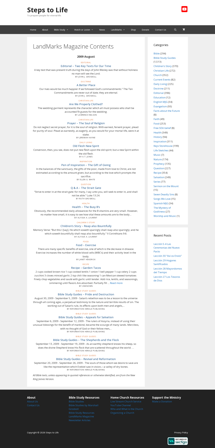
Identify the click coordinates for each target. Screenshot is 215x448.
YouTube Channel (120, 405)
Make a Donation (162, 401)
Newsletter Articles (79, 420)
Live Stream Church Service (125, 401)
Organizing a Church (122, 412)
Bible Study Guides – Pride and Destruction (86, 294)
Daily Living (160, 84)
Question (159, 168)
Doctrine (158, 88)
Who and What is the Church (126, 409)
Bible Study (59, 29)
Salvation (159, 177)
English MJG (160, 102)
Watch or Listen (82, 29)
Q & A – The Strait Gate (86, 188)
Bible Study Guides (165, 58)
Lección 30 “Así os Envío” (168, 256)
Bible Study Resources (81, 412)
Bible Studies (76, 401)
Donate (145, 29)
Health (157, 132)
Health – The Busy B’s (86, 207)
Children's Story (163, 66)
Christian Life (161, 70)
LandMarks (116, 29)
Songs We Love (162, 198)
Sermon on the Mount (166, 186)
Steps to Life (47, 9)
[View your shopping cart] (184, 29)
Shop (133, 29)
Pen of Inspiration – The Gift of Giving (86, 165)
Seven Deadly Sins (164, 194)
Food (156, 123)
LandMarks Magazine (81, 416)
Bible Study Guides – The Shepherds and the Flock (86, 340)
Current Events (162, 79)
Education (159, 97)
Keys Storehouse (163, 146)
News (102, 29)
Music (157, 154)
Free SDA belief (162, 128)
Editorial (159, 93)
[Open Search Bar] (175, 29)
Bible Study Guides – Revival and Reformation (86, 359)
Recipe (157, 172)
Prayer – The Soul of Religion (86, 123)
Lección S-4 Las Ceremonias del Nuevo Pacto (167, 247)
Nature (158, 159)
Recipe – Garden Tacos (86, 268)
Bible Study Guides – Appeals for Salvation (86, 317)
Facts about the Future (167, 110)
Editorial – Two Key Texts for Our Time (86, 66)
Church (158, 75)
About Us (32, 401)
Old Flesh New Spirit (86, 146)
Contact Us (160, 29)
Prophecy (159, 163)
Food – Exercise (86, 245)
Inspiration (160, 141)
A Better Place (86, 85)
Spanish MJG (161, 203)
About (45, 29)
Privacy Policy (181, 432)
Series (157, 181)
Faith (156, 119)
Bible (157, 53)
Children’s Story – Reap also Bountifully (86, 226)
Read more (116, 283)
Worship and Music (165, 216)
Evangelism (160, 106)
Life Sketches (161, 150)
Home (33, 29)
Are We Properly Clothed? (86, 104)
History (158, 137)
